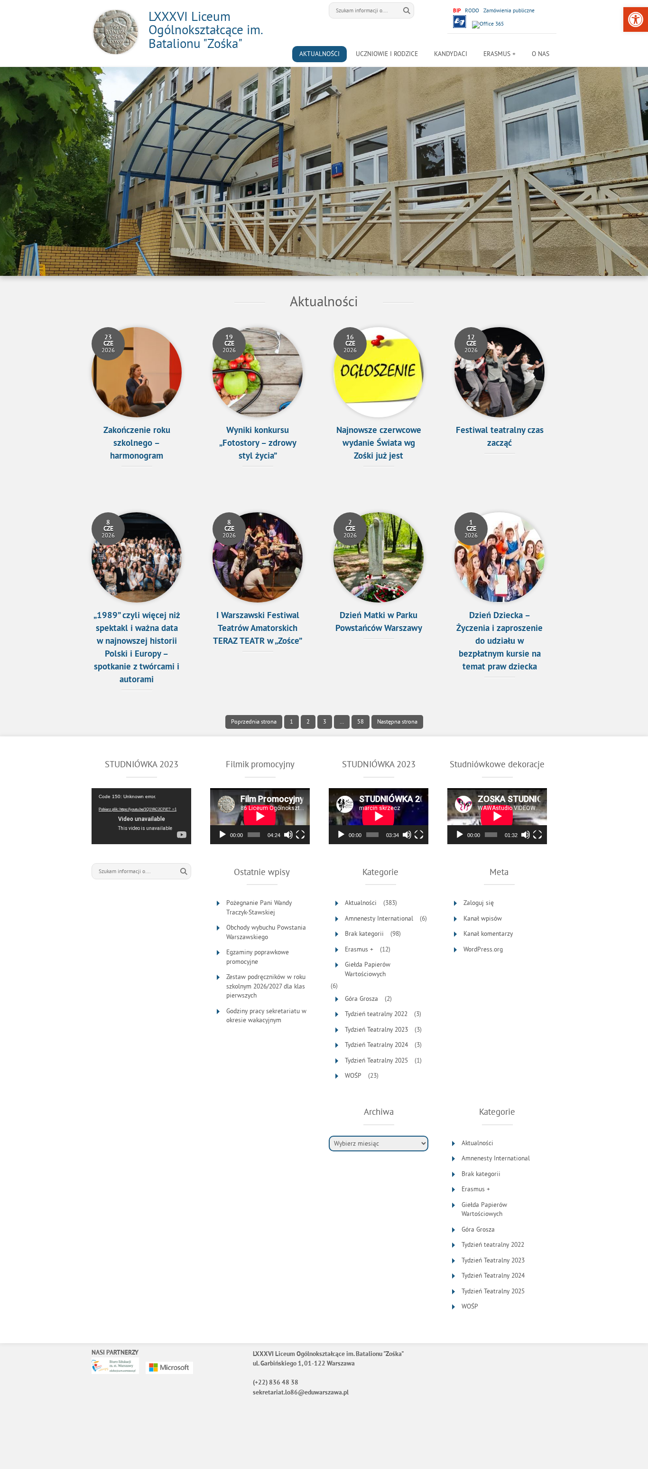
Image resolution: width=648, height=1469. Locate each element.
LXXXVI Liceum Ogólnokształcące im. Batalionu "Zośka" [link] (205, 29)
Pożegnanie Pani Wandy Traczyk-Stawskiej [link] (259, 907)
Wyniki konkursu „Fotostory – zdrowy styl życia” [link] (257, 443)
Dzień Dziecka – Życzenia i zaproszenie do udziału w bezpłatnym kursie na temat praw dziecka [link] (499, 642)
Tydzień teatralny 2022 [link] (376, 1014)
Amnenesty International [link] (379, 918)
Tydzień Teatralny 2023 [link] (376, 1030)
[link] (635, 19)
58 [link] (358, 722)
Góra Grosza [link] (361, 999)
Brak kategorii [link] (364, 934)
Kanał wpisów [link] (482, 918)
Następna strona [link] (397, 721)
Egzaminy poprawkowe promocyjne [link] (257, 957)
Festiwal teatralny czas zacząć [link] (500, 437)
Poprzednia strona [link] (254, 721)
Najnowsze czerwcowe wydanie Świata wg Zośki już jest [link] (378, 443)
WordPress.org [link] (483, 949)
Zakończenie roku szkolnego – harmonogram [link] (136, 443)
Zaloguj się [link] (478, 903)
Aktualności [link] (319, 54)
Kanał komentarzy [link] (488, 934)
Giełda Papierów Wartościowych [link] (367, 969)
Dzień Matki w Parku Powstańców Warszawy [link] (378, 622)
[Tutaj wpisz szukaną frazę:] (364, 10)
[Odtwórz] (222, 834)
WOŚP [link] (353, 1076)
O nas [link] (540, 54)
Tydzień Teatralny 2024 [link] (376, 1045)
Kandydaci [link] (450, 54)
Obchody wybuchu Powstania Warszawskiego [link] (266, 932)
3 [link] (321, 722)
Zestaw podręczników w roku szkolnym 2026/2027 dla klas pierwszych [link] (265, 986)
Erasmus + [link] (499, 54)
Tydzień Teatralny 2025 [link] (376, 1060)
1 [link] (288, 722)
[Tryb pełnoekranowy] (300, 834)
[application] (141, 816)
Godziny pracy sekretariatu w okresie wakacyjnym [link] (266, 1016)
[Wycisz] (288, 834)
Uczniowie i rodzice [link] (387, 54)
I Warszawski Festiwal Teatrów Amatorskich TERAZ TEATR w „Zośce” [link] (257, 629)
